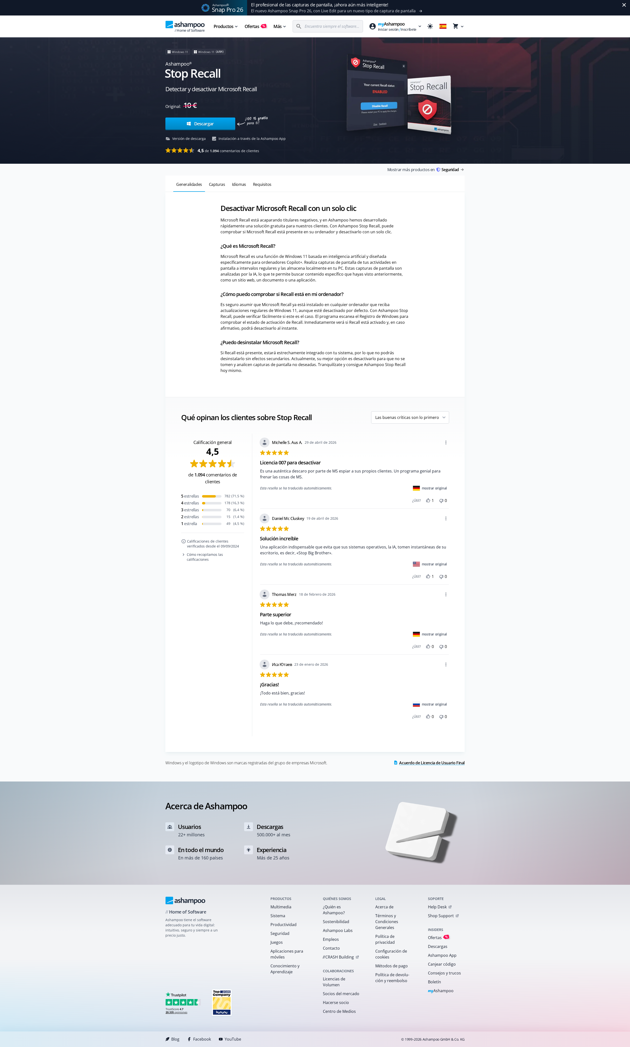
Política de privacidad (385, 939)
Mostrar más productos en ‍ (423, 169)
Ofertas (255, 26)
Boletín (434, 982)
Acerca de (384, 907)
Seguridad (279, 933)
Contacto (331, 948)
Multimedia (280, 907)
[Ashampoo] (185, 900)
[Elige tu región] (443, 26)
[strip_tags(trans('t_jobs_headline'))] (222, 1002)
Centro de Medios (339, 1011)
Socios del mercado (341, 993)
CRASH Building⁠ (338, 957)
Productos (223, 26)
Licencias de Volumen (334, 982)
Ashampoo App (442, 955)
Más (277, 26)
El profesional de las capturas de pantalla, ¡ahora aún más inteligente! (319, 5)
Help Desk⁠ (437, 907)
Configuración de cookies (391, 954)
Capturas (217, 184)
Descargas (437, 946)
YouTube (233, 1039)
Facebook (202, 1039)
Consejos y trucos (444, 973)
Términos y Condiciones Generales (386, 921)
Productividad (283, 924)
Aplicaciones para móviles (286, 954)
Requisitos (262, 184)
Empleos (331, 939)
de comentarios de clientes (228, 150)
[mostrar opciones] (446, 442)
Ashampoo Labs (338, 930)
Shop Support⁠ (441, 915)
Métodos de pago (391, 966)
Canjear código (442, 964)
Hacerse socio (336, 1002)
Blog (175, 1039)
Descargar (203, 124)
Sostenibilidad (336, 921)
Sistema (277, 915)
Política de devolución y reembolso (392, 977)
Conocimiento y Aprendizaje (284, 968)
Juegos (276, 942)
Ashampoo (441, 991)
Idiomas (239, 184)
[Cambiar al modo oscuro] (430, 26)
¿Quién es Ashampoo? (334, 909)
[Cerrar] (624, 5)
